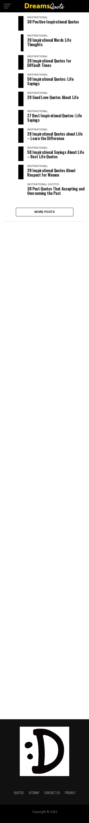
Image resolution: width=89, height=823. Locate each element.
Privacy (70, 792)
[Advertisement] (44, 270)
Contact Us (52, 792)
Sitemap (34, 792)
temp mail (44, 816)
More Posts (44, 212)
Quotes (19, 792)
